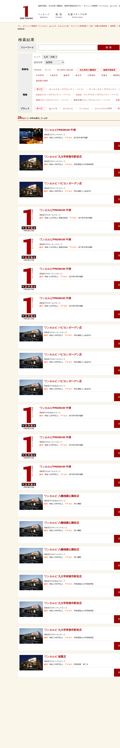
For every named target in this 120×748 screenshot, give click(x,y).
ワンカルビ (84, 108)
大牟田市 (40, 75)
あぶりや (53, 108)
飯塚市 (67, 75)
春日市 (79, 75)
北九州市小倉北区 (65, 70)
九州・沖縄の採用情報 (98, 26)
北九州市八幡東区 (88, 70)
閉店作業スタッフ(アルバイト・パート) (92, 100)
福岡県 (113, 26)
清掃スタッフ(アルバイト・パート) (52, 100)
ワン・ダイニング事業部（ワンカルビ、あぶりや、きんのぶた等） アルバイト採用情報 (52, 26)
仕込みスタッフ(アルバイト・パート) (53, 95)
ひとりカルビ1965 (103, 108)
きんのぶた (68, 108)
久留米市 (54, 75)
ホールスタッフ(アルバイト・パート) (66, 89)
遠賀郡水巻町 (42, 81)
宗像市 (104, 75)
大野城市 (91, 75)
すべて (48, 70)
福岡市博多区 (109, 70)
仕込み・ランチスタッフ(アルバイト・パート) (97, 95)
